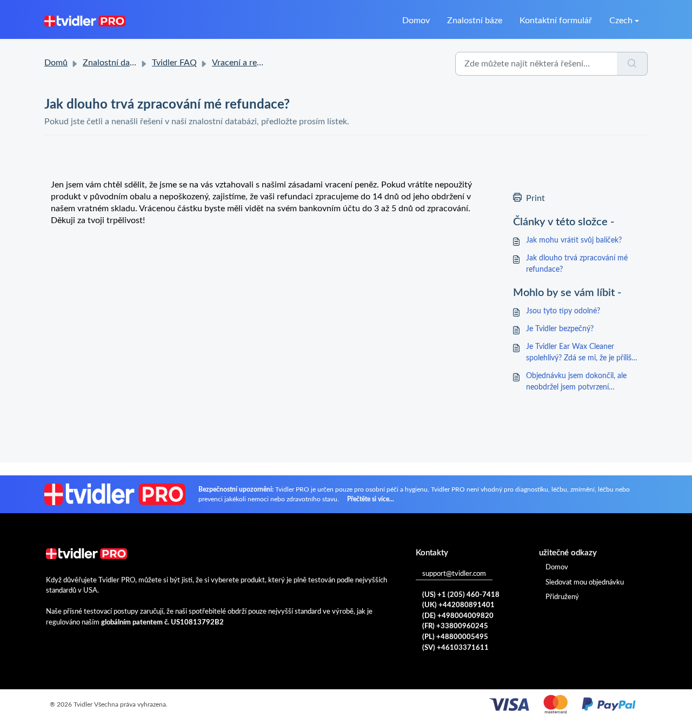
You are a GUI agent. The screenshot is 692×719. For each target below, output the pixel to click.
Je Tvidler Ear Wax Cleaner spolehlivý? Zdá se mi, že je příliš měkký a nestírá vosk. (578, 353)
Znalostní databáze (119, 62)
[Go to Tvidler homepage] (84, 20)
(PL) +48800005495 (455, 637)
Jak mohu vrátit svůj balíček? (574, 240)
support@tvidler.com (454, 573)
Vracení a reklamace (250, 62)
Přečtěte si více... (370, 499)
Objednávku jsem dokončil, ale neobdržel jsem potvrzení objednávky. (576, 382)
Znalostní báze (474, 20)
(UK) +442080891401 (458, 605)
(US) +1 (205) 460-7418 (461, 595)
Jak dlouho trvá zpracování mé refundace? (577, 263)
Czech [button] (621, 20)
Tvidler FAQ (174, 62)
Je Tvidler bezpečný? (560, 329)
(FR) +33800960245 (455, 626)
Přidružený (562, 597)
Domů (56, 62)
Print (535, 198)
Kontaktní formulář (556, 20)
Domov (416, 20)
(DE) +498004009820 (458, 616)
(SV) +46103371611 (455, 647)
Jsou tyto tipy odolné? (563, 311)
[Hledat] (632, 64)
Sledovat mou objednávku (584, 582)
